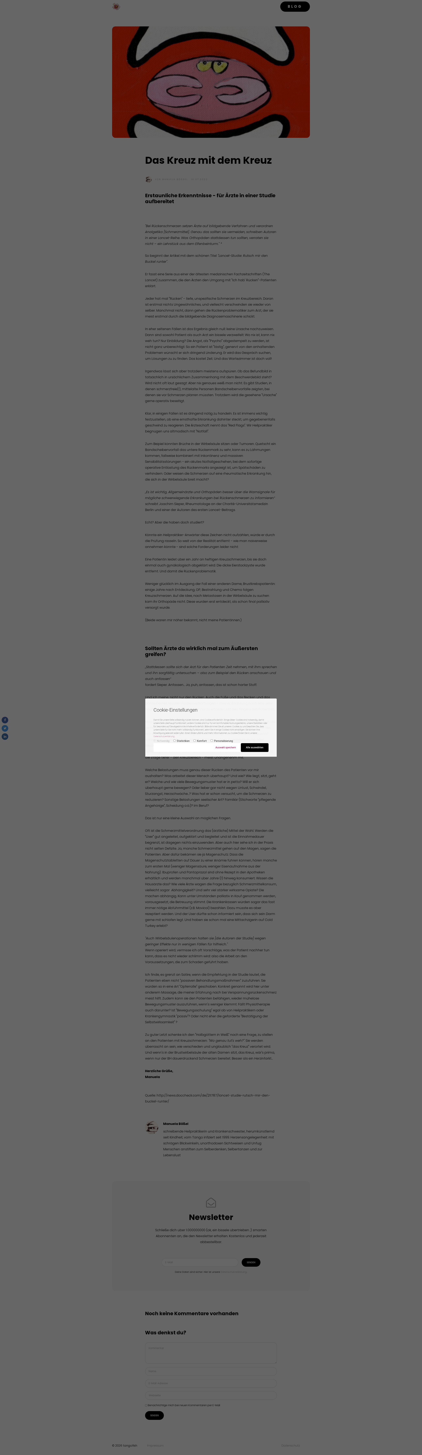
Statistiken (183, 741)
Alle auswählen (254, 747)
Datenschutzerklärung (163, 736)
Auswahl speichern (225, 747)
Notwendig (163, 741)
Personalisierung (223, 741)
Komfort (202, 741)
